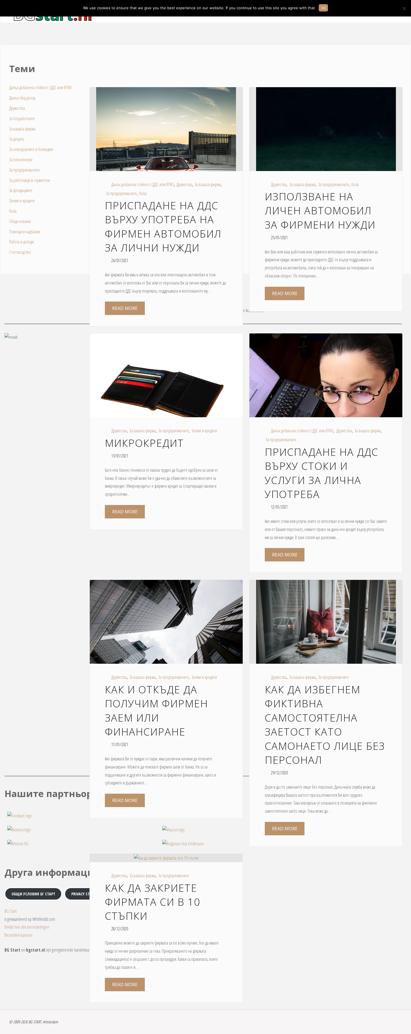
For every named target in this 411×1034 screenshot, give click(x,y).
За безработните (22, 118)
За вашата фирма (208, 184)
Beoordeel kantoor (18, 935)
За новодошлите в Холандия (31, 149)
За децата (16, 139)
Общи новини (20, 221)
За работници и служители (29, 180)
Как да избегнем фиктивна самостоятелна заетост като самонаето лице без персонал (325, 725)
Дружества (184, 184)
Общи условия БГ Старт (33, 894)
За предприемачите (121, 193)
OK (323, 8)
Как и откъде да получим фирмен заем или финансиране (156, 711)
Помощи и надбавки (24, 232)
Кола (143, 193)
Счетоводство (20, 252)
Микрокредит (144, 443)
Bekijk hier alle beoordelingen (26, 927)
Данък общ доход (22, 98)
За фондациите (20, 190)
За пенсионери (20, 159)
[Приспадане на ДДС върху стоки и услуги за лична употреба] (325, 392)
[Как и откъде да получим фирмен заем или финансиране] (166, 631)
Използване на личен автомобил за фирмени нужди (320, 211)
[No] (404, 8)
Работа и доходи (21, 242)
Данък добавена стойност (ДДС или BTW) (142, 184)
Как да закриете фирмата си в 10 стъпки (152, 902)
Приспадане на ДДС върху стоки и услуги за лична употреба (321, 473)
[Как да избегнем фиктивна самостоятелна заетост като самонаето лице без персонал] (325, 626)
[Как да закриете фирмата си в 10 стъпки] (166, 858)
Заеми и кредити (204, 431)
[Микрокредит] (166, 390)
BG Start (10, 911)
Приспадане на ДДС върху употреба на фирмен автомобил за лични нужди (163, 227)
